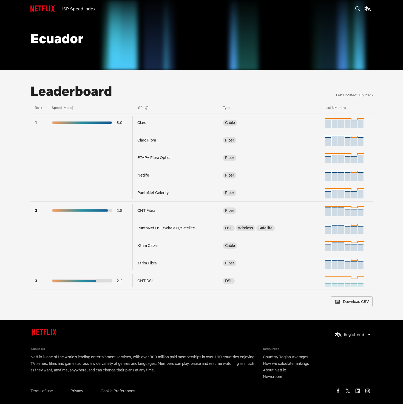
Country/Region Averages (285, 356)
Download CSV (356, 301)
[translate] (368, 9)
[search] (358, 8)
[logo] (46, 8)
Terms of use (41, 390)
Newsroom (272, 376)
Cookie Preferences (118, 390)
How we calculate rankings (286, 363)
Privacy (76, 390)
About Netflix (274, 370)
